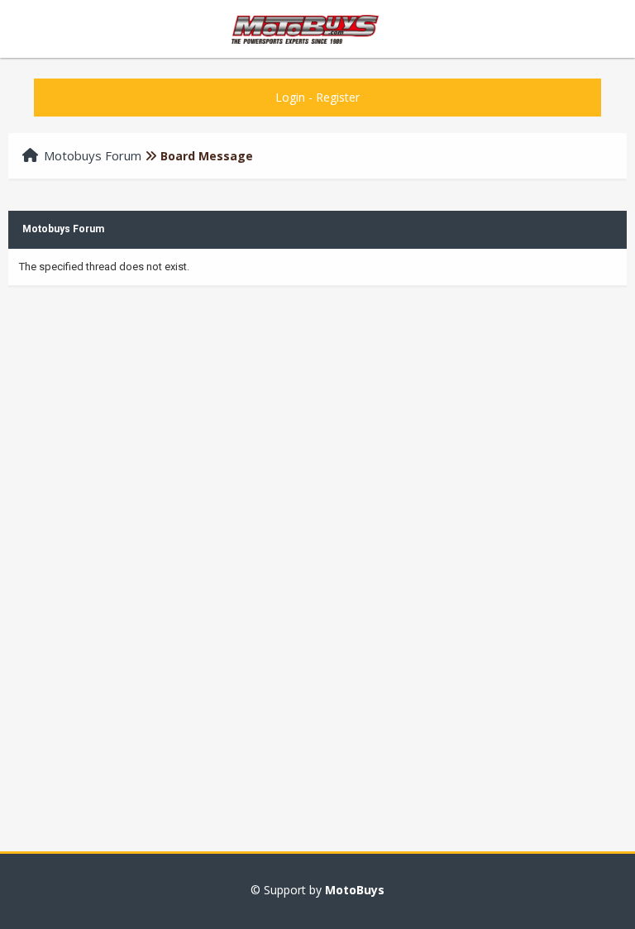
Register (338, 97)
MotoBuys (354, 890)
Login (290, 97)
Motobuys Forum (92, 155)
